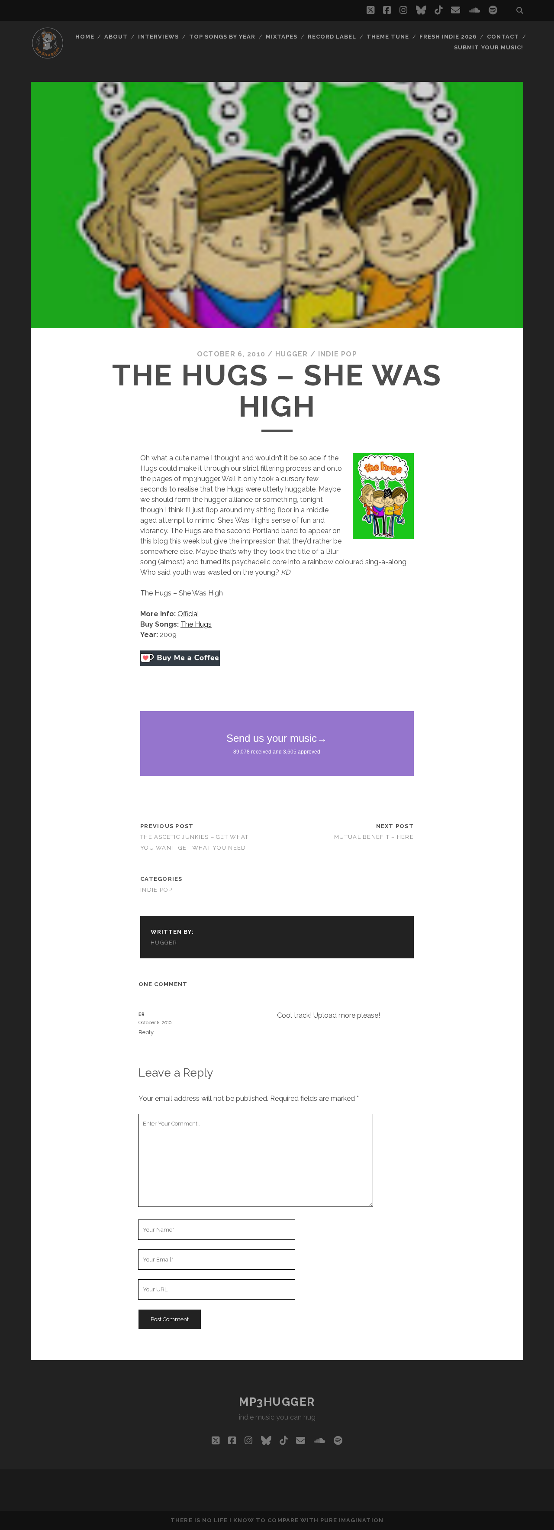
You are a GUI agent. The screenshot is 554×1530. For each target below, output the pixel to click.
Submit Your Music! (488, 47)
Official (188, 614)
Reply (146, 1032)
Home (84, 36)
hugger (291, 354)
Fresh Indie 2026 (448, 36)
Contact (503, 36)
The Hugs (196, 624)
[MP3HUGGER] (47, 55)
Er (141, 1014)
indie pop (338, 354)
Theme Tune (388, 36)
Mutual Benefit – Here (374, 837)
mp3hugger (277, 1401)
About (116, 36)
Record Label (332, 36)
